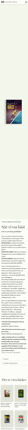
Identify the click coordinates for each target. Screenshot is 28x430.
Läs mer (5, 359)
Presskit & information (10, 363)
